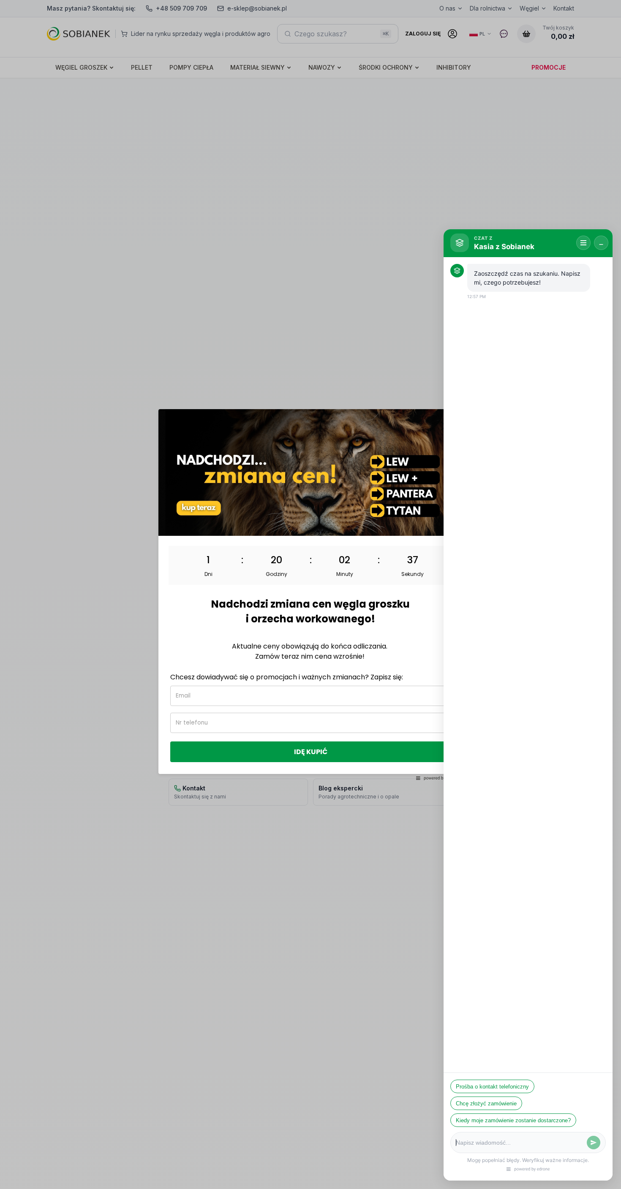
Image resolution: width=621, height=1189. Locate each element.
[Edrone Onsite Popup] (310, 594)
